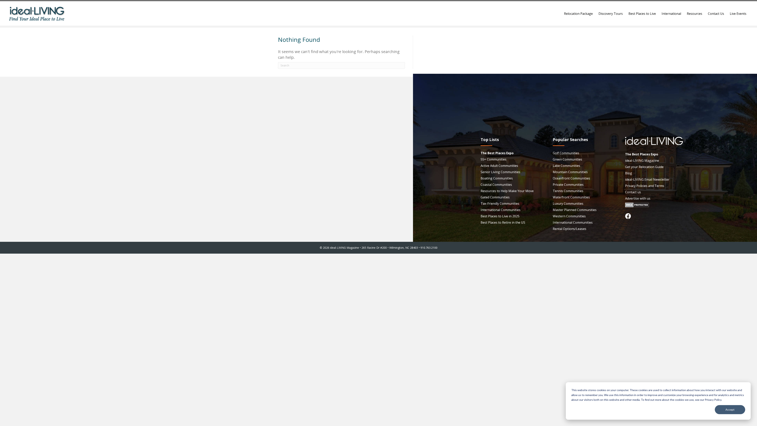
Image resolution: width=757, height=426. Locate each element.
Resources (694, 13)
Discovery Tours (611, 13)
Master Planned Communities (575, 210)
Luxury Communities (568, 203)
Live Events (738, 13)
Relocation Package (578, 13)
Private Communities (568, 184)
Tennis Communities (568, 191)
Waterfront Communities (571, 197)
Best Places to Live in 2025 (500, 216)
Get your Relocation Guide (644, 167)
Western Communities (569, 216)
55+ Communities (493, 159)
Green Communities (567, 159)
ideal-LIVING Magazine (642, 160)
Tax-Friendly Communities (500, 203)
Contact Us (716, 13)
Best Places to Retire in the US (503, 222)
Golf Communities (566, 153)
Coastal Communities (496, 184)
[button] (628, 216)
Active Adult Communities (499, 165)
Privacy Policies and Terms (644, 186)
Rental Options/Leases (569, 229)
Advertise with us (637, 198)
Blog (628, 173)
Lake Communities (566, 165)
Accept (730, 409)
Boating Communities (497, 178)
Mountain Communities (570, 172)
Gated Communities (495, 197)
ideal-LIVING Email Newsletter (647, 179)
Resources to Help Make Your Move (507, 191)
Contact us (633, 192)
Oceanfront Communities (571, 178)
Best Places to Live (642, 13)
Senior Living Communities (500, 172)
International (671, 13)
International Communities (500, 210)
